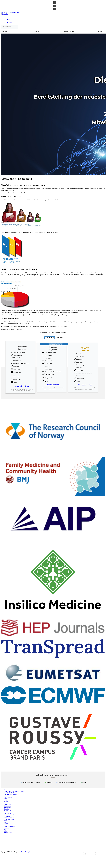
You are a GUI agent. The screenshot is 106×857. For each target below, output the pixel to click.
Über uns (6, 828)
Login (8, 19)
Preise (5, 829)
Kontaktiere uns (8, 832)
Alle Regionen (8, 797)
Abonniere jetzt (22, 386)
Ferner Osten (7, 806)
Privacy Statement (29, 852)
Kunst (5, 820)
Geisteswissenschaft (9, 819)
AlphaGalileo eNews (9, 826)
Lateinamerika (7, 804)
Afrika (5, 798)
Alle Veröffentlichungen (10, 794)
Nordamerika (7, 807)
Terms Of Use (21, 852)
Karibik (6, 801)
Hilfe (5, 831)
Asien (5, 800)
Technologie (7, 822)
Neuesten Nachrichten (10, 792)
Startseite (6, 789)
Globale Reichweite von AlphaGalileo (14, 791)
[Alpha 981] (4, 14)
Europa (6, 803)
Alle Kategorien (8, 813)
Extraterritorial (8, 810)
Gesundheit (7, 816)
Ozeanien (6, 809)
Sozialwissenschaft (9, 817)
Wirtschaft (6, 823)
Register (9, 22)
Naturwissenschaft (9, 814)
